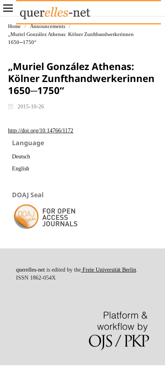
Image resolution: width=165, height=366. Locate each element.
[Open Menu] (8, 8)
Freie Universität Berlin (108, 270)
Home (14, 26)
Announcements (47, 26)
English (20, 169)
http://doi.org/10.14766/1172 (40, 131)
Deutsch (21, 157)
